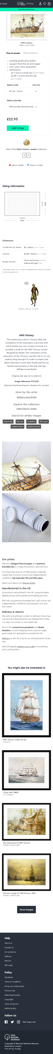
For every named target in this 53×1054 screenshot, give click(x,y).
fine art (20, 421)
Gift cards (8, 965)
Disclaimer (9, 977)
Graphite (31, 421)
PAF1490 (44, 421)
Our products (10, 952)
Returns (8, 961)
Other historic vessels (26, 149)
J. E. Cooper (8, 795)
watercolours (33, 427)
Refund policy (10, 1008)
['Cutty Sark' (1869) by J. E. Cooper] (26, 770)
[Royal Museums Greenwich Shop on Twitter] (12, 1023)
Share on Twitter (36, 165)
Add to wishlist (17, 165)
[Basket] (49, 3)
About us (8, 943)
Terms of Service (11, 1004)
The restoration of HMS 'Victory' (16, 843)
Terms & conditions (12, 982)
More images (26, 909)
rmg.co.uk (31, 1022)
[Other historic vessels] (26, 142)
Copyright (9, 999)
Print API (8, 1049)
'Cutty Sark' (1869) (10, 792)
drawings (8, 421)
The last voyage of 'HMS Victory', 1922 (19, 893)
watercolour (17, 427)
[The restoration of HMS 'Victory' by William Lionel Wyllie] (26, 822)
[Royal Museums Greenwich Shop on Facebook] (6, 1023)
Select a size (23, 85)
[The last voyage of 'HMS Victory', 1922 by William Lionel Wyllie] (26, 872)
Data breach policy (12, 995)
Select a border (14, 100)
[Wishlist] (45, 3)
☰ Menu (3, 4)
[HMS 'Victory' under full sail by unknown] (26, 705)
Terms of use (10, 991)
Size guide (36, 85)
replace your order (26, 647)
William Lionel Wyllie (26, 45)
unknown (7, 742)
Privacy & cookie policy (14, 986)
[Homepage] (25, 3)
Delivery (6, 638)
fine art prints (29, 583)
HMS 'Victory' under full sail (14, 739)
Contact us (9, 948)
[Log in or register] (40, 3)
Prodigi (18, 1049)
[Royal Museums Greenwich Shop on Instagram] (18, 1023)
